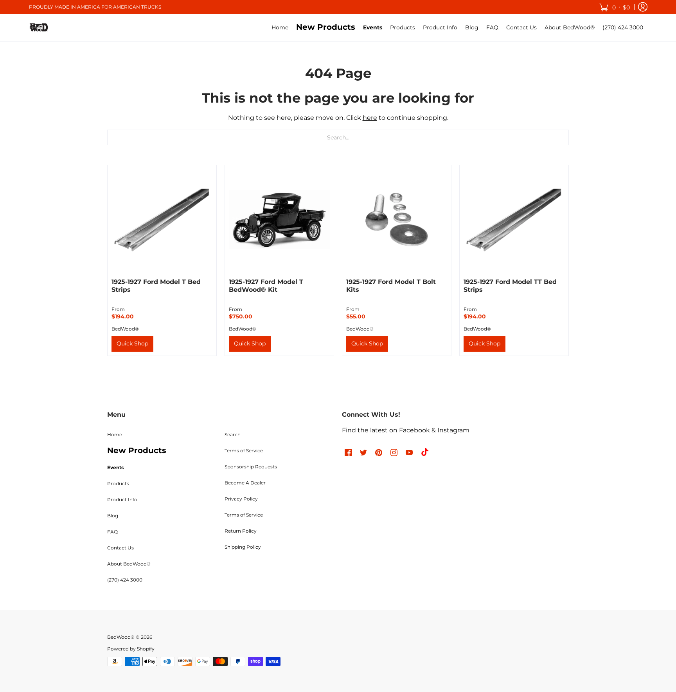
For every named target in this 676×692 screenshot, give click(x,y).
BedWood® (125, 329)
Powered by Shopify (131, 649)
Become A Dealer (245, 483)
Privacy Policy (241, 499)
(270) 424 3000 (124, 580)
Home (114, 434)
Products (118, 483)
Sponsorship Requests (251, 467)
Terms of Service (244, 451)
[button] (614, 7)
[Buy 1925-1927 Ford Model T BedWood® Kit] (279, 219)
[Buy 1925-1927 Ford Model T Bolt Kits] (396, 219)
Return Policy (241, 531)
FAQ (112, 532)
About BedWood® (129, 564)
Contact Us (120, 548)
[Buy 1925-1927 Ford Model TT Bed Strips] (514, 219)
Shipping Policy (243, 547)
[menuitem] (280, 27)
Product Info (122, 499)
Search (233, 434)
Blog (112, 516)
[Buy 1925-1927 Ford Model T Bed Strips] (161, 219)
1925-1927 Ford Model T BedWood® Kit (266, 285)
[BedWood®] (39, 27)
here (370, 117)
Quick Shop (132, 343)
